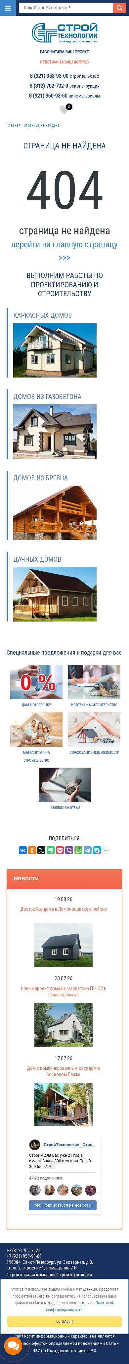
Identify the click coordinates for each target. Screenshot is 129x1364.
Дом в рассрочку (36, 705)
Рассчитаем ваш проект (64, 51)
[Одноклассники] (32, 850)
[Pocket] (60, 850)
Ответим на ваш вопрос (64, 62)
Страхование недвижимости (94, 752)
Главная (14, 125)
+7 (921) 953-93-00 (24, 1256)
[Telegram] (88, 850)
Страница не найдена (42, 125)
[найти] (119, 8)
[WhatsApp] (78, 850)
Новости (26, 878)
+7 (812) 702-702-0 (24, 1250)
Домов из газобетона (47, 397)
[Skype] (97, 850)
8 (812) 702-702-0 (49, 86)
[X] (41, 850)
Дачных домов (37, 559)
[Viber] (69, 850)
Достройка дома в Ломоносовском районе (63, 909)
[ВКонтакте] (23, 850)
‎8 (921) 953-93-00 (49, 76)
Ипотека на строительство (94, 705)
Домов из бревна (40, 478)
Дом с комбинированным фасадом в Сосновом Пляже (63, 1071)
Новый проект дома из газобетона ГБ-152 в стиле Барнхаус (63, 991)
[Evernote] (51, 850)
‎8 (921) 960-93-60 (48, 96)
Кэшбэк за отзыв (65, 808)
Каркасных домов (42, 315)
